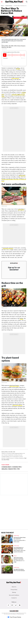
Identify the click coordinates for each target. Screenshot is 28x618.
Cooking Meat (6, 467)
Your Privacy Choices (15, 617)
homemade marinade (8, 248)
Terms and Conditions (14, 595)
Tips (18, 469)
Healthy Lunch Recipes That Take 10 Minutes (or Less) (14, 179)
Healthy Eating (9, 5)
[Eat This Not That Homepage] (14, 1)
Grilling (4, 469)
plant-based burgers (14, 385)
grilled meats (22, 175)
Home (2, 5)
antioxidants (21, 209)
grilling (18, 68)
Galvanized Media (11, 613)
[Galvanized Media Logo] (14, 611)
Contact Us (14, 597)
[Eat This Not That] (14, 263)
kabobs (21, 318)
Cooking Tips (16, 467)
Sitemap (14, 592)
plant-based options (17, 404)
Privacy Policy (14, 589)
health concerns (15, 77)
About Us (14, 586)
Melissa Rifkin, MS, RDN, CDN (9, 45)
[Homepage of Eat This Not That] (13, 582)
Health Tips (12, 469)
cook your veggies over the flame (13, 95)
